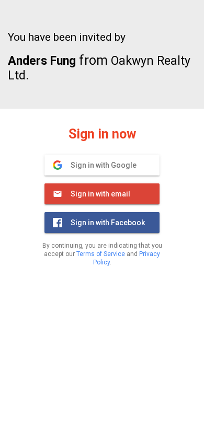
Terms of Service (100, 254)
